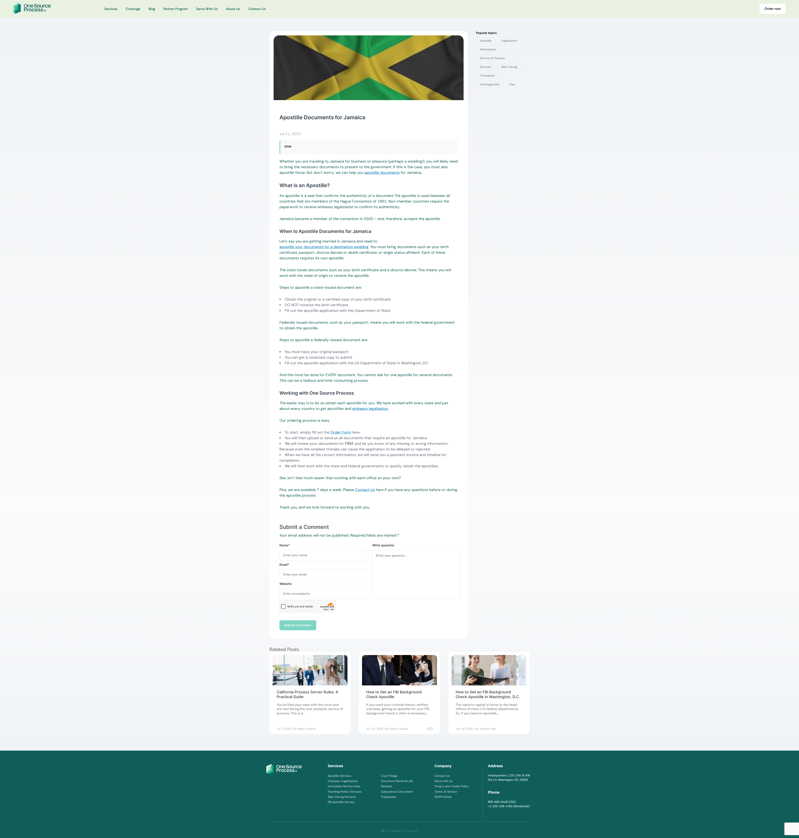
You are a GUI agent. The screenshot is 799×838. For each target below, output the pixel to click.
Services (110, 9)
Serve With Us (207, 9)
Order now (772, 8)
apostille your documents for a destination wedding (323, 246)
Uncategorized (489, 84)
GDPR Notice (443, 797)
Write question (383, 545)
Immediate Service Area (344, 786)
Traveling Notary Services (344, 791)
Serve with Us (443, 781)
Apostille (485, 40)
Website (285, 584)
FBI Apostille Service (341, 802)
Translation (487, 75)
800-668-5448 (497, 802)
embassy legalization (370, 408)
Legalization (509, 40)
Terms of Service (445, 791)
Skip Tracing (509, 67)
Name (284, 545)
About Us (233, 9)
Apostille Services (339, 776)
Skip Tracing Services (342, 797)
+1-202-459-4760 (500, 806)
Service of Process (492, 58)
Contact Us (257, 9)
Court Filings (389, 776)
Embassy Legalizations (343, 781)
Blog (152, 9)
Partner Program (175, 9)
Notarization (488, 49)
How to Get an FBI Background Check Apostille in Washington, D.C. (488, 694)
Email (284, 565)
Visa (512, 84)
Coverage (133, 9)
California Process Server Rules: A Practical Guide (307, 694)
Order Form (340, 432)
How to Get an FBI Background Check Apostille (394, 694)
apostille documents (382, 172)
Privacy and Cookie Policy (451, 786)
